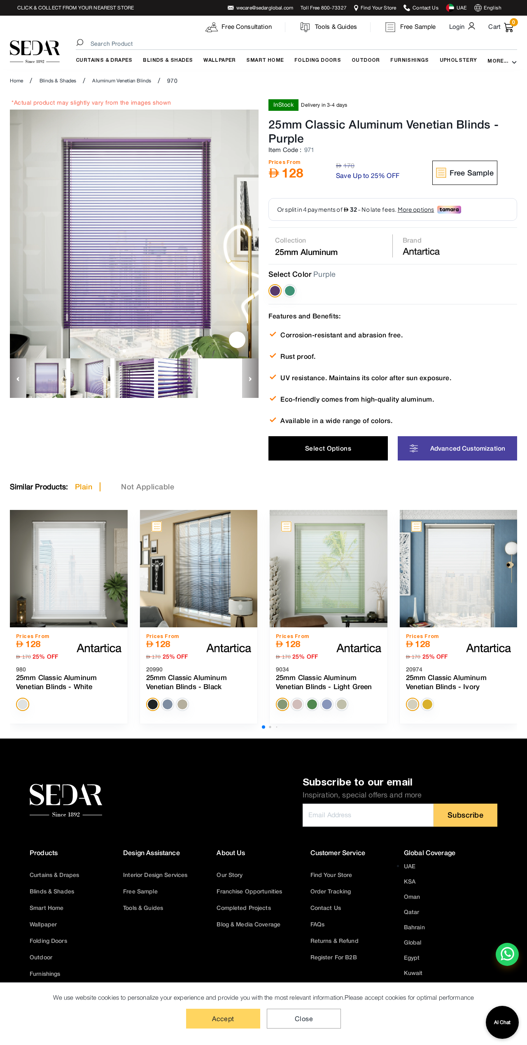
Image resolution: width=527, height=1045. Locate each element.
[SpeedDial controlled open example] (237, 340)
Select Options (328, 448)
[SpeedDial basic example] (507, 954)
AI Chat (502, 1022)
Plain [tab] (84, 486)
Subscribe (466, 814)
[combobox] (298, 43)
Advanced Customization (467, 448)
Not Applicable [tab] (147, 486)
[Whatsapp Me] (507, 959)
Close (304, 1018)
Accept (223, 1018)
